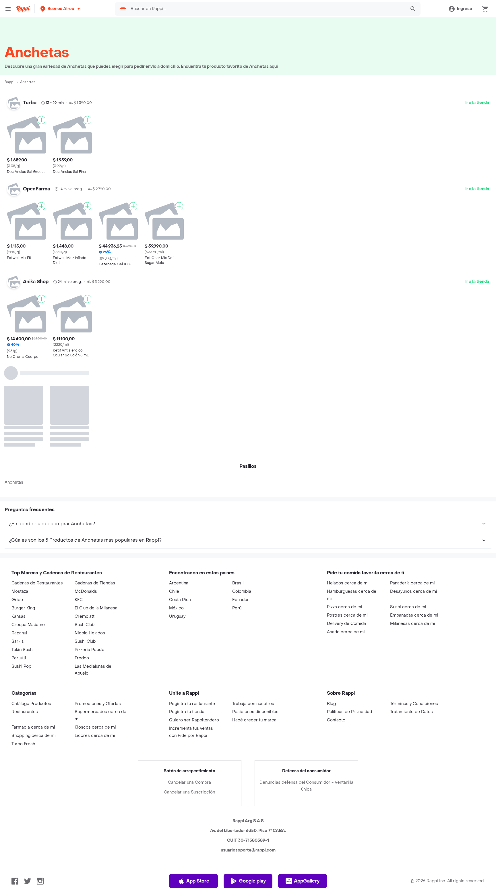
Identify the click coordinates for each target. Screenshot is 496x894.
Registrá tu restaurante (192, 616)
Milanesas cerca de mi (412, 536)
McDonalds (86, 504)
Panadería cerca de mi (412, 496)
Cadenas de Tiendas (95, 496)
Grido (17, 512)
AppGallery (306, 794)
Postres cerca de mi (347, 528)
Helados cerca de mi (348, 496)
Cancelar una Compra (189, 695)
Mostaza (19, 504)
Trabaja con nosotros (253, 616)
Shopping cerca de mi (33, 648)
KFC (79, 512)
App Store (197, 794)
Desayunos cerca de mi (413, 504)
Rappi (9, 82)
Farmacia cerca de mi (33, 640)
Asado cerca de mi (346, 544)
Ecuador (240, 512)
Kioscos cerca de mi (95, 640)
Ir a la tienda (477, 102)
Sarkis (17, 554)
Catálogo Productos (31, 616)
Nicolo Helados (90, 546)
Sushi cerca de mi (408, 519)
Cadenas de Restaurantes (37, 496)
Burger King (23, 521)
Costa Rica (180, 512)
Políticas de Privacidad (349, 624)
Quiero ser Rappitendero (194, 633)
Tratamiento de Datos (411, 624)
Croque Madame (28, 537)
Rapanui (19, 546)
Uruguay (177, 529)
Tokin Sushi (22, 562)
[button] (60, 8)
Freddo (82, 571)
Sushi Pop (21, 579)
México (176, 521)
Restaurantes (24, 624)
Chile (174, 504)
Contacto (336, 633)
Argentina (178, 496)
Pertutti (18, 571)
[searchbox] (266, 9)
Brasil (237, 496)
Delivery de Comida (346, 536)
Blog (331, 616)
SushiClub (84, 537)
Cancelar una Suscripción (189, 705)
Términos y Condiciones (414, 616)
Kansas (18, 529)
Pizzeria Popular (90, 562)
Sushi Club (85, 554)
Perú (236, 521)
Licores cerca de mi (95, 648)
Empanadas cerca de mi (414, 528)
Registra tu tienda (186, 624)
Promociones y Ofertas (98, 616)
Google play (252, 794)
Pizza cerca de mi (344, 519)
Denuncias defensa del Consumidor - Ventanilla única (306, 698)
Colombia (241, 504)
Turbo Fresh (23, 656)
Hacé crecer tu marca (254, 633)
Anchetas (14, 395)
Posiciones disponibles (255, 624)
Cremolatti (85, 529)
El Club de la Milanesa (96, 521)
